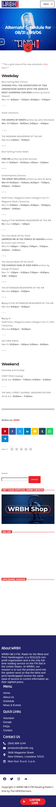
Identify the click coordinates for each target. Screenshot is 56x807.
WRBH (16, 420)
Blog (28, 21)
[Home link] (10, 4)
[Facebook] (5, 779)
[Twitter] (12, 779)
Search (5, 473)
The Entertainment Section (29, 600)
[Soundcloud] (26, 779)
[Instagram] (19, 779)
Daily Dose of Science (26, 586)
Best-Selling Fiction (25, 613)
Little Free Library (16, 559)
